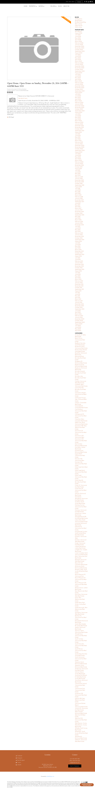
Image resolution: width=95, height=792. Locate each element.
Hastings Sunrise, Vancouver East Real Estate (80, 507)
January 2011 (78, 302)
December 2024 (79, 66)
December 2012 (79, 264)
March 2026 (78, 41)
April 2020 (78, 158)
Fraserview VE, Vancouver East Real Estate (80, 490)
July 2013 (77, 258)
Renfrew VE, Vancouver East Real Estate (80, 617)
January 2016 (79, 223)
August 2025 (78, 53)
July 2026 (78, 34)
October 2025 (79, 49)
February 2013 (79, 261)
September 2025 (80, 51)
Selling (52, 6)
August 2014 (78, 241)
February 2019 (79, 177)
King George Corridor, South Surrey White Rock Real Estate (81, 533)
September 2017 (79, 201)
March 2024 (78, 81)
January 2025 (79, 64)
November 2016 (79, 211)
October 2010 (79, 307)
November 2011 (79, 286)
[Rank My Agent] (88, 2)
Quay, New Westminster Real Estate (80, 599)
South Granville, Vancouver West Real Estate (81, 645)
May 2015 (77, 229)
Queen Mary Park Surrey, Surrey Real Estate (80, 604)
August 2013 (78, 256)
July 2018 (77, 188)
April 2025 (78, 59)
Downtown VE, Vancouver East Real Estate (80, 432)
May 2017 (77, 205)
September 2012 (79, 269)
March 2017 (78, 208)
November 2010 (79, 305)
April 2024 (78, 79)
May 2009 (78, 329)
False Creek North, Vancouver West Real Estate (81, 472)
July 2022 (78, 114)
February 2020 (79, 162)
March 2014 (78, 249)
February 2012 (79, 281)
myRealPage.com (50, 776)
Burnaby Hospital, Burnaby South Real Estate (80, 373)
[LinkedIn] (92, 2)
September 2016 (79, 215)
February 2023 (79, 102)
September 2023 (80, 91)
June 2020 (78, 155)
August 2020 (78, 152)
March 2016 (78, 219)
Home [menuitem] (25, 6)
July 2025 (78, 54)
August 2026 (78, 33)
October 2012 (78, 267)
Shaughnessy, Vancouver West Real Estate (81, 635)
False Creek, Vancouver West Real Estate (81, 477)
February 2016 (79, 221)
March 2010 (78, 314)
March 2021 (78, 140)
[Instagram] (86, 2)
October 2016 (78, 213)
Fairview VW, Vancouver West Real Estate (81, 464)
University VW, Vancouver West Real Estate (81, 695)
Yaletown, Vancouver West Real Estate (19, 90)
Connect (79, 2)
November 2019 (79, 165)
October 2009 (79, 320)
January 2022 (79, 124)
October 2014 (78, 238)
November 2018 (79, 181)
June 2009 (78, 327)
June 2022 (78, 115)
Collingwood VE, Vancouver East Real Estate (80, 416)
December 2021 (79, 125)
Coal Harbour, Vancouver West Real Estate (81, 411)
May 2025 (78, 58)
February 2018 (79, 196)
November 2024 (79, 67)
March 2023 (78, 100)
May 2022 (78, 117)
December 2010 (79, 304)
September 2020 (80, 150)
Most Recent (78, 31)
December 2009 (79, 319)
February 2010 (79, 315)
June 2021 (78, 135)
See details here (22, 98)
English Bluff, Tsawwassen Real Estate (80, 455)
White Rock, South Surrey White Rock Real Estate (81, 733)
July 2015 (77, 226)
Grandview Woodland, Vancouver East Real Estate (81, 498)
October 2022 (79, 109)
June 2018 (78, 190)
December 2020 (79, 145)
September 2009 (80, 322)
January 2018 (78, 198)
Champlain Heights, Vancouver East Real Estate (80, 394)
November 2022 (79, 107)
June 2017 (78, 203)
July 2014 (77, 243)
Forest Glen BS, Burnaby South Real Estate (80, 482)
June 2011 (77, 294)
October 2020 (79, 148)
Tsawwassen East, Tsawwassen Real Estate (80, 690)
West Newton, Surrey (81, 723)
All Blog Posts (78, 18)
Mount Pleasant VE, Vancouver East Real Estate (80, 579)
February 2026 (79, 43)
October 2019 (78, 167)
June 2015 (78, 228)
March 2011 (78, 299)
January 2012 (79, 282)
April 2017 (77, 206)
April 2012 (78, 277)
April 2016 (78, 218)
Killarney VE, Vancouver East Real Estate (80, 528)
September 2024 (80, 71)
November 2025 (79, 48)
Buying (41, 6)
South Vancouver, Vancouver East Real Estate (80, 659)
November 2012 (79, 266)
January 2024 (79, 84)
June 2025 (78, 56)
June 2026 (78, 36)
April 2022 (78, 119)
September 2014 (79, 239)
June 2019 (78, 172)
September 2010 (79, 309)
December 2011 (79, 284)
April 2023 (78, 99)
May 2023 (78, 97)
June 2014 (78, 244)
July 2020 (78, 153)
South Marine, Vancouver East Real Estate (80, 650)
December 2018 (79, 180)
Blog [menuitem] (60, 6)
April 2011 (77, 297)
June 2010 (78, 310)
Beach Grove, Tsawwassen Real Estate (80, 340)
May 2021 (77, 137)
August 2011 (78, 291)
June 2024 (78, 76)
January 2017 (78, 210)
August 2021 (78, 132)
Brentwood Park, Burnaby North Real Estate (80, 358)
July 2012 (77, 272)
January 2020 (79, 163)
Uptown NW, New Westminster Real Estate (80, 700)
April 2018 (77, 193)
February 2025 (79, 63)
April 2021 (78, 139)
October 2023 (79, 89)
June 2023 (78, 96)
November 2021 (79, 127)
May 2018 (77, 191)
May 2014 (77, 246)
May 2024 (78, 77)
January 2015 (79, 234)
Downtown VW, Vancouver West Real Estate (81, 440)
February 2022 (79, 122)
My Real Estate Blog (80, 22)
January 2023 (79, 104)
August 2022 (78, 112)
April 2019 (78, 175)
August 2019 (78, 168)
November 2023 (79, 87)
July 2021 (77, 134)
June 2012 (78, 274)
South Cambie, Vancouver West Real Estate (81, 640)
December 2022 (79, 105)
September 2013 (79, 254)
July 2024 (78, 74)
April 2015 (78, 231)
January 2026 (79, 44)
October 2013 (78, 253)
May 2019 (77, 173)
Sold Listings (78, 27)
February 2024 (79, 82)
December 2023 (79, 86)
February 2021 (79, 142)
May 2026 (78, 38)
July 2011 (77, 292)
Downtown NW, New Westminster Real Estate (81, 427)
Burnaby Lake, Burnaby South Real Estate (80, 378)
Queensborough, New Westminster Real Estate (81, 609)
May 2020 (78, 157)
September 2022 (80, 110)
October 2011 (78, 287)
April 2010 (78, 312)
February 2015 (79, 233)
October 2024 (79, 69)
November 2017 (79, 200)
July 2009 (78, 325)
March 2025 (78, 61)
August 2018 (78, 186)
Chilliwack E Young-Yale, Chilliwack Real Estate (81, 399)
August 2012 (78, 271)
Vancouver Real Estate (81, 706)
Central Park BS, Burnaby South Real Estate (80, 389)
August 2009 (78, 324)
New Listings (78, 23)
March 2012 (78, 279)
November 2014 (79, 236)
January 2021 (79, 143)
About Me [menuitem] (66, 6)
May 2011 (77, 295)
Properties (32, 6)
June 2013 (78, 259)
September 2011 (79, 289)
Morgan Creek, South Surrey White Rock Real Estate (81, 571)
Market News (78, 20)
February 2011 (79, 300)
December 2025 (79, 46)
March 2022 (78, 120)
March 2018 (78, 195)
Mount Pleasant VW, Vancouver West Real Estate (81, 584)
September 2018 (79, 185)
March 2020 (78, 160)
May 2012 (77, 276)
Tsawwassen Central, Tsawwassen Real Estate (81, 685)
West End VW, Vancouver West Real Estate (81, 720)
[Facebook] (84, 2)
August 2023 (78, 92)
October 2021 (78, 129)
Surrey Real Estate (80, 678)
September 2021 (79, 130)
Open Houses (78, 25)
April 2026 (78, 39)
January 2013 (79, 262)
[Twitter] (90, 2)
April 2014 (78, 248)
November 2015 (79, 224)
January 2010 (79, 317)
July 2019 (77, 170)
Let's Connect (74, 766)
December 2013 (79, 251)
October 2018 (78, 183)
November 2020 (79, 147)
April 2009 (78, 330)
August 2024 (78, 72)
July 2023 (78, 94)
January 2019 (79, 178)
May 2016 (77, 216)
